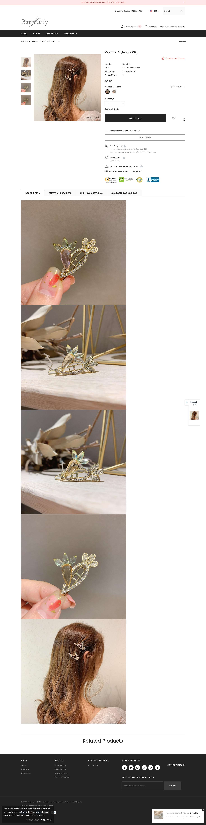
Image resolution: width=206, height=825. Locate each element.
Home (23, 41)
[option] (67, 87)
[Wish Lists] (173, 118)
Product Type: (111, 75)
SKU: (107, 68)
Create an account (177, 26)
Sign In (163, 26)
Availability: (110, 71)
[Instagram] (144, 767)
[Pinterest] (150, 767)
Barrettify (126, 64)
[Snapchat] (157, 767)
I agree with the (115, 131)
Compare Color (92, 117)
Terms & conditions (131, 131)
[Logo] (35, 21)
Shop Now (120, 2)
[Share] (182, 119)
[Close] (204, 809)
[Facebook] (124, 767)
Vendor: (108, 64)
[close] (184, 2)
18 (110, 171)
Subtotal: (109, 109)
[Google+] (137, 767)
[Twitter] (131, 767)
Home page (33, 41)
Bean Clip (194, 813)
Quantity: (109, 99)
